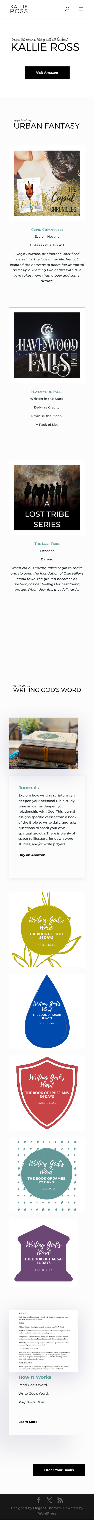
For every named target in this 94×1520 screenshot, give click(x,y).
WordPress (47, 1513)
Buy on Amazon (31, 855)
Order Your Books (59, 1470)
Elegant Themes (46, 1508)
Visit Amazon (47, 73)
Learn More (27, 1422)
